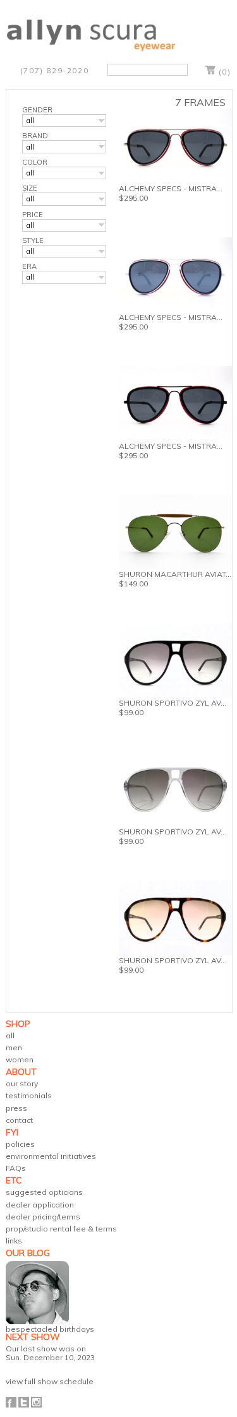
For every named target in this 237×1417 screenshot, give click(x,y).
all (10, 1035)
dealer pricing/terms (43, 1216)
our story (22, 1083)
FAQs (16, 1168)
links (14, 1240)
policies (20, 1144)
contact (19, 1120)
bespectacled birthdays (50, 1329)
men (14, 1047)
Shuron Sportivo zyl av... (172, 960)
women (19, 1059)
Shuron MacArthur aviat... (175, 574)
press (16, 1108)
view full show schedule (50, 1381)
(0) (225, 71)
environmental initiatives (51, 1156)
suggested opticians (44, 1192)
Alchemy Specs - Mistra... (170, 188)
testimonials (29, 1095)
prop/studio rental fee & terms (61, 1228)
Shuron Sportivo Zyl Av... (172, 703)
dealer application (40, 1204)
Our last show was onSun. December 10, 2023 (50, 1352)
